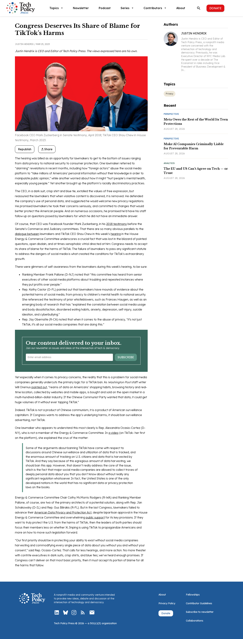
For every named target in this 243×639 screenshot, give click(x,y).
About (180, 8)
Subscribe (126, 357)
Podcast (105, 8)
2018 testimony (116, 224)
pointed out (39, 387)
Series (125, 8)
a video (113, 433)
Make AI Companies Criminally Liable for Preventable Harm (194, 146)
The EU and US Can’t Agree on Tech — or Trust (196, 171)
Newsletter (81, 8)
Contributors (153, 8)
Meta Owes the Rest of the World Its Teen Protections (196, 121)
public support (95, 517)
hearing (116, 234)
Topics (54, 8)
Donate (215, 8)
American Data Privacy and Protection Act (62, 512)
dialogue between (27, 234)
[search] (198, 8)
